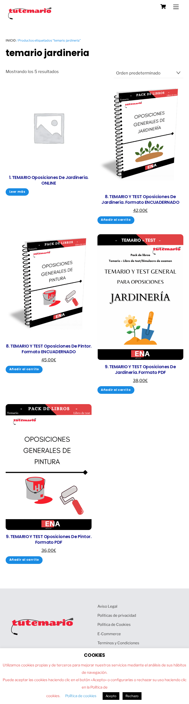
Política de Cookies (114, 624)
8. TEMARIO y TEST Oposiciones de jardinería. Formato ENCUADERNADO (140, 199)
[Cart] (163, 7)
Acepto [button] (111, 696)
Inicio (11, 40)
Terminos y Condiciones (118, 643)
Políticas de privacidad (116, 615)
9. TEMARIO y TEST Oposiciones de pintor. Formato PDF (48, 539)
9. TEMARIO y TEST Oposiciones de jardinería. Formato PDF (140, 369)
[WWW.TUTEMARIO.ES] (30, 18)
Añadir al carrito (116, 220)
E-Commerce (109, 633)
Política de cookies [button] (80, 696)
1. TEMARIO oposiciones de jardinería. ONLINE (48, 180)
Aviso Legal (107, 606)
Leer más (17, 192)
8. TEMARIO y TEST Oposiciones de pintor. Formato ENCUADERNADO (49, 349)
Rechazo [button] (132, 696)
